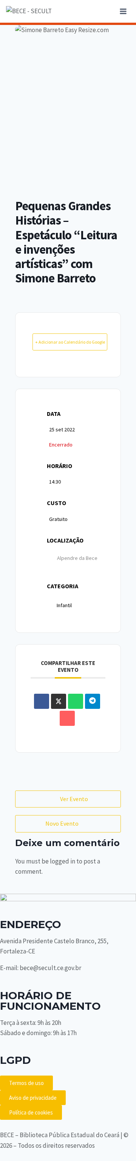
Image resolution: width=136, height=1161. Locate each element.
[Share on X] (58, 701)
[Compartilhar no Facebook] (41, 701)
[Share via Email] (67, 718)
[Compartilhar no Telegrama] (92, 701)
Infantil (64, 605)
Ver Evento (74, 799)
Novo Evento (62, 823)
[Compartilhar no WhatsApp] (75, 701)
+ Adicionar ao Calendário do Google (70, 342)
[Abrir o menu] (123, 11)
